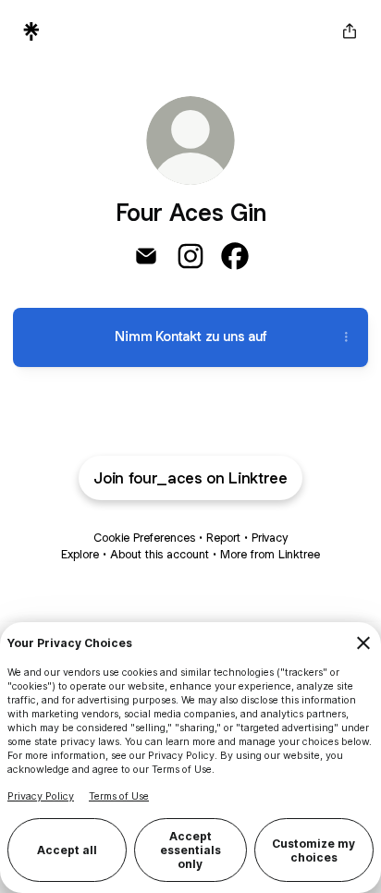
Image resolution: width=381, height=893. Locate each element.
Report (223, 537)
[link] (146, 256)
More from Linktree (270, 554)
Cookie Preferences (144, 537)
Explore (80, 554)
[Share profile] (349, 31)
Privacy (270, 537)
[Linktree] (31, 31)
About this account (159, 554)
